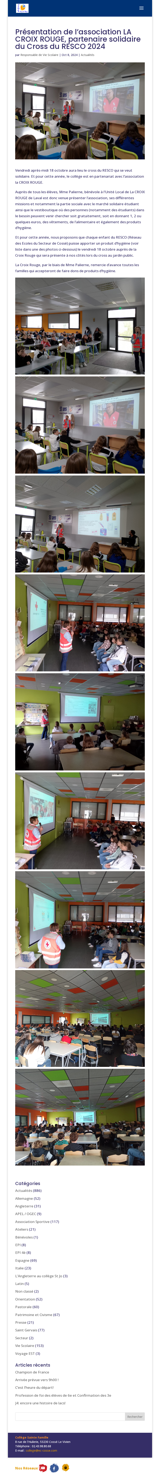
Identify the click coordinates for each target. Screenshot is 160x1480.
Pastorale (23, 1306)
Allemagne (24, 1198)
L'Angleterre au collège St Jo (38, 1276)
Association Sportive (32, 1221)
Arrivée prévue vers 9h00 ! (37, 1379)
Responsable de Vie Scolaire (39, 55)
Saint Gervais (26, 1330)
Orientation (25, 1299)
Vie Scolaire (24, 1345)
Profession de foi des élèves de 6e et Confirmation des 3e (63, 1395)
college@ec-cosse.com (41, 1450)
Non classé (24, 1291)
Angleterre (24, 1206)
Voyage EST (25, 1353)
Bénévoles (24, 1237)
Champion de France (32, 1372)
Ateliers (21, 1229)
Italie (19, 1268)
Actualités (87, 55)
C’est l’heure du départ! (34, 1387)
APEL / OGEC (25, 1213)
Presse (20, 1322)
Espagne (22, 1260)
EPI (18, 1244)
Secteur (21, 1338)
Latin (19, 1283)
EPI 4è (20, 1252)
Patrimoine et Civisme (33, 1314)
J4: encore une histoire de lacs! (40, 1403)
